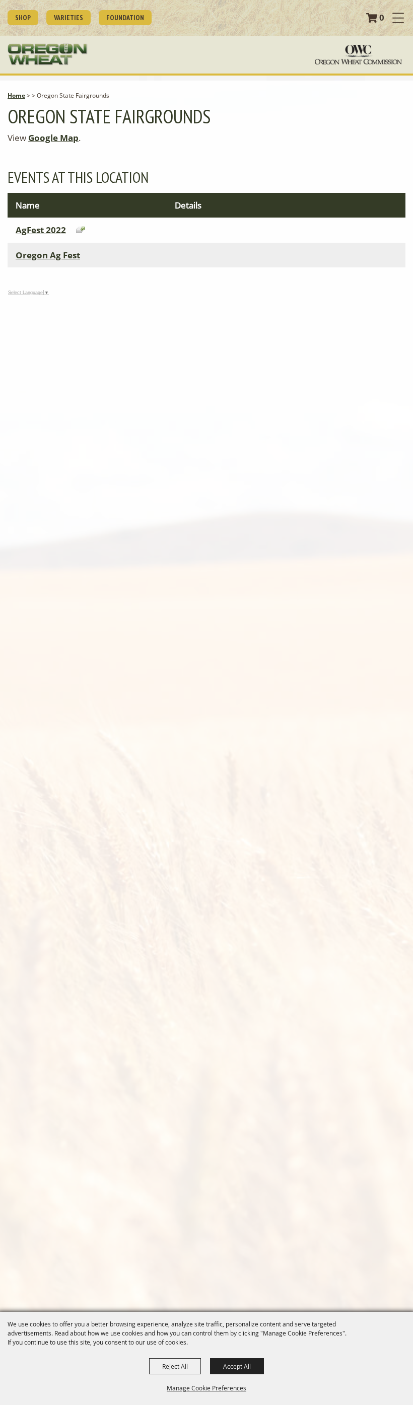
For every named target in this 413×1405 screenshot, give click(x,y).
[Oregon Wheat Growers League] (48, 54)
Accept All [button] (237, 1366)
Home (16, 95)
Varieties (68, 17)
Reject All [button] (175, 1366)
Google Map (53, 138)
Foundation (125, 17)
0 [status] (381, 17)
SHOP (23, 17)
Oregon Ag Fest (48, 255)
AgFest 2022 (41, 230)
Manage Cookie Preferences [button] (206, 1388)
